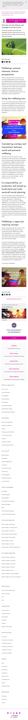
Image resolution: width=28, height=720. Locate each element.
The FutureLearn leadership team (8, 590)
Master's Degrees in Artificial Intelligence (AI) (11, 547)
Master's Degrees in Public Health (8, 537)
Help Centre (4, 699)
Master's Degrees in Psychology (8, 524)
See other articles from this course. (16, 20)
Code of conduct (5, 676)
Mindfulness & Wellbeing (19, 12)
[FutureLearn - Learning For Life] (14, 716)
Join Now (14, 338)
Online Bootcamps (5, 399)
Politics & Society (9, 12)
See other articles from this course (14, 298)
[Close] (25, 2)
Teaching (3, 428)
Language (4, 438)
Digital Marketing (5, 455)
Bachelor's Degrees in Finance (8, 570)
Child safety (4, 696)
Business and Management (7, 422)
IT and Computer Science (7, 435)
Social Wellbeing (5, 13)
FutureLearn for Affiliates (7, 653)
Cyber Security (5, 471)
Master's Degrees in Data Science (8, 530)
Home (3, 12)
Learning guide (5, 616)
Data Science (4, 465)
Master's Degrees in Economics (8, 543)
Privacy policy (4, 666)
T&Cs (3, 663)
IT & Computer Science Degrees (8, 501)
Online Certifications (6, 392)
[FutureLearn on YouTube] (16, 713)
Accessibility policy (5, 679)
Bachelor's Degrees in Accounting (8, 563)
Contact (3, 702)
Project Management (6, 474)
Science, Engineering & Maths (8, 445)
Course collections (5, 481)
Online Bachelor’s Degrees (7, 408)
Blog (3, 600)
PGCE (3, 507)
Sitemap (3, 682)
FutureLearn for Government (7, 646)
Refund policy (4, 669)
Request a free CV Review (7, 626)
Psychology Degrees (6, 494)
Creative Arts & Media (6, 441)
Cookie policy (4, 673)
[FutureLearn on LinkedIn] (19, 713)
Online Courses (5, 389)
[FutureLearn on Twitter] (13, 713)
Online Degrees (5, 402)
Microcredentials (5, 395)
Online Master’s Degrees (7, 405)
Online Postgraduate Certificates (8, 412)
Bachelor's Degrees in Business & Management (11, 576)
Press (3, 597)
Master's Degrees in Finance (7, 540)
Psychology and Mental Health (8, 432)
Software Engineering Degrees (8, 511)
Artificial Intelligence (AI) (7, 461)
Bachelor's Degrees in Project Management (10, 573)
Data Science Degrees (6, 504)
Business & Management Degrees (8, 514)
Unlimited (4, 623)
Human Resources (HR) (6, 468)
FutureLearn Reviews (6, 613)
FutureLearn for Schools (7, 649)
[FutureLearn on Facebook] (8, 713)
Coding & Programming (6, 478)
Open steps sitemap (6, 686)
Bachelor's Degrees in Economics (8, 567)
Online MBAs (4, 491)
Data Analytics (5, 458)
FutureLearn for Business (7, 643)
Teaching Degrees (5, 497)
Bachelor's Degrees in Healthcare (8, 557)
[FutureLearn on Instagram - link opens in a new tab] (10, 713)
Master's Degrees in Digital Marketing (9, 534)
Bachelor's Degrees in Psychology (8, 560)
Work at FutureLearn (6, 593)
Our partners (4, 636)
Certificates (4, 620)
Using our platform (5, 610)
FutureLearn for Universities (7, 640)
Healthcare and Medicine (7, 425)
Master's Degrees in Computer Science (9, 527)
